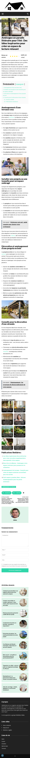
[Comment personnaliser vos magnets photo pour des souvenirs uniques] (23, 592)
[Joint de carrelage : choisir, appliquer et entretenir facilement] (23, 688)
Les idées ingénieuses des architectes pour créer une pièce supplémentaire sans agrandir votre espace (14, 458)
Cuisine (3, 741)
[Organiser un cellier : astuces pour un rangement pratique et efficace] (23, 667)
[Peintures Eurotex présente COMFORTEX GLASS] (23, 613)
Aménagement (9, 21)
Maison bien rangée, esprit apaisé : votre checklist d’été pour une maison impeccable (22, 500)
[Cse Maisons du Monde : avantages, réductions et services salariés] (23, 645)
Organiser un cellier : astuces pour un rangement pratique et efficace (11, 667)
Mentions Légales (7, 730)
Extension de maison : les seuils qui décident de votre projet (10, 635)
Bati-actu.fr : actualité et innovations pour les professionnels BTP (9, 656)
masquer (20, 84)
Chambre (4, 743)
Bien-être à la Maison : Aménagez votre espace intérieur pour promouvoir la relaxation (15, 465)
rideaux (13, 235)
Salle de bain (5, 746)
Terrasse (4, 748)
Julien (15, 520)
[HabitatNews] (15, 6)
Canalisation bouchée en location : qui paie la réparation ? (9, 624)
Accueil (3, 21)
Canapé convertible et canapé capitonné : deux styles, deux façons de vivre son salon (10, 603)
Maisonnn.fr (6, 727)
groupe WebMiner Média (18, 715)
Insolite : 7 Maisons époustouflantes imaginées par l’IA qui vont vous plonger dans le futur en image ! (8, 501)
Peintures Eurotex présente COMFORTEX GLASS (10, 613)
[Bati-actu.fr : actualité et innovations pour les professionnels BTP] (23, 656)
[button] (2, 14)
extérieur (11, 117)
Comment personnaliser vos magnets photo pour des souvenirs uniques (10, 592)
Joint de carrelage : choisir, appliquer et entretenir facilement (10, 688)
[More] (23, 492)
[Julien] (15, 513)
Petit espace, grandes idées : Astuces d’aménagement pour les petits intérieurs (14, 479)
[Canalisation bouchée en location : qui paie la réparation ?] (23, 624)
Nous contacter (7, 725)
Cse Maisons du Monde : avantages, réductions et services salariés (9, 645)
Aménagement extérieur (8, 486)
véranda (5, 351)
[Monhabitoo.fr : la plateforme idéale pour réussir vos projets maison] (23, 677)
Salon (3, 739)
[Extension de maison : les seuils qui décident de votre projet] (23, 635)
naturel (4, 254)
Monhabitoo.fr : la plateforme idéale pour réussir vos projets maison (10, 677)
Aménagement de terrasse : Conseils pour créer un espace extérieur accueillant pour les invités (15, 472)
